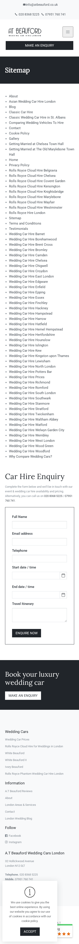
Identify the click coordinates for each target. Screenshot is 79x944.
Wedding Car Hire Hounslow (29, 340)
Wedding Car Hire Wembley (29, 435)
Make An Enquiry (39, 45)
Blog (12, 107)
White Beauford (14, 753)
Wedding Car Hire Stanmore (29, 404)
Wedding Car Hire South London (32, 393)
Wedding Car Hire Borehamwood (33, 239)
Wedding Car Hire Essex (26, 298)
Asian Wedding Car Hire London (32, 102)
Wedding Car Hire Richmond (29, 382)
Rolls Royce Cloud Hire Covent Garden (37, 181)
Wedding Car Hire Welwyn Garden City (36, 430)
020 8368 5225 (28, 14)
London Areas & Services (20, 804)
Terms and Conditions (25, 223)
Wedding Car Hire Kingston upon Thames (39, 356)
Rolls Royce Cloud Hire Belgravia (33, 170)
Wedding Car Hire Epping (27, 292)
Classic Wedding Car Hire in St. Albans (37, 117)
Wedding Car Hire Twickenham (31, 414)
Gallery (14, 139)
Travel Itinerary (23, 604)
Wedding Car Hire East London (31, 276)
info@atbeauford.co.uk (42, 4)
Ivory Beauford (14, 766)
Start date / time (24, 567)
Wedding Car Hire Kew (25, 351)
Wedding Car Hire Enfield (27, 287)
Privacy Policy (19, 165)
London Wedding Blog (18, 818)
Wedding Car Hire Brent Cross (31, 245)
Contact (15, 128)
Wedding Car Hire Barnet (27, 234)
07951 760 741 (55, 14)
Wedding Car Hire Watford (28, 425)
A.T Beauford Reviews (18, 791)
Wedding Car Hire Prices (27, 377)
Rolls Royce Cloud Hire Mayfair (32, 202)
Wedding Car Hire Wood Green (31, 446)
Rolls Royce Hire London (27, 213)
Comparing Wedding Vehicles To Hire (36, 123)
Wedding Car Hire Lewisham (29, 361)
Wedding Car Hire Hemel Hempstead (36, 329)
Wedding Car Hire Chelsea (28, 260)
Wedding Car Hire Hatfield (28, 324)
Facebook (14, 835)
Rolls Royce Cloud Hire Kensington (34, 186)
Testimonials (18, 229)
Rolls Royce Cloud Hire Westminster (35, 208)
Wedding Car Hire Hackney (28, 308)
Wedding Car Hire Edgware (28, 282)
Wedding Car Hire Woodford (29, 451)
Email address (22, 534)
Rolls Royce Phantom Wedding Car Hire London (34, 773)
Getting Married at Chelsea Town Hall (36, 144)
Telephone (19, 551)
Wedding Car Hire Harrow (27, 319)
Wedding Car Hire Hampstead (30, 313)
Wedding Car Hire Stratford (28, 409)
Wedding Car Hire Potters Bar (30, 372)
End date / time (23, 587)
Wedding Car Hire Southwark (30, 398)
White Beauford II (16, 760)
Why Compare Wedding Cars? (30, 457)
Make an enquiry (23, 696)
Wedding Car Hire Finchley (28, 303)
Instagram (14, 842)
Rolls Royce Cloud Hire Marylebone (35, 197)
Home (13, 160)
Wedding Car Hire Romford (28, 388)
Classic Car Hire (21, 112)
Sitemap (15, 218)
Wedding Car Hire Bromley (28, 250)
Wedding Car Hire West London (32, 441)
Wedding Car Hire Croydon (28, 271)
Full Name (19, 517)
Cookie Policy (19, 133)
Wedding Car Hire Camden (28, 255)
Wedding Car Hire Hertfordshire (32, 335)
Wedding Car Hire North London (32, 366)
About (13, 96)
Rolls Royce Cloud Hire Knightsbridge (36, 192)
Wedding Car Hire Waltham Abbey (33, 419)
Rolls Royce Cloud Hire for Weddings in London (34, 746)
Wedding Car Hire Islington (28, 345)
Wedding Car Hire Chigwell (28, 266)
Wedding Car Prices (17, 739)
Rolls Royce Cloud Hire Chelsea (32, 176)
